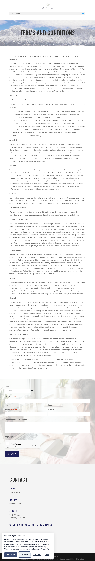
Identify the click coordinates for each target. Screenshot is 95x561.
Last (50, 405)
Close (47, 554)
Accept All (11, 554)
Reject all (24, 554)
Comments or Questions (19, 419)
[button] (48, 13)
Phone (51, 409)
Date (7, 386)
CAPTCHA (9, 437)
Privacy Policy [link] (46, 549)
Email (11, 409)
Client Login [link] (81, 559)
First (6, 405)
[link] (48, 6)
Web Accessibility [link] (67, 559)
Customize (37, 554)
